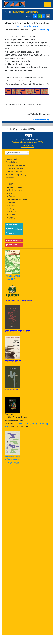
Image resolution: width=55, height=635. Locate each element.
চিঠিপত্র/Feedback (15, 229)
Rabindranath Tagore (15, 165)
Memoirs (12, 193)
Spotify (28, 423)
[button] (27, 122)
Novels (11, 214)
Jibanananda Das (14, 171)
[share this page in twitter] (35, 16)
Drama (11, 217)
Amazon (20, 423)
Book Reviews (15, 190)
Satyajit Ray (11, 162)
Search (11, 233)
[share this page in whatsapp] (40, 16)
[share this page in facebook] (43, 16)
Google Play (38, 423)
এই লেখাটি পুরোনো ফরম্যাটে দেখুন (41, 120)
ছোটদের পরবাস (12, 159)
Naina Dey (44, 29)
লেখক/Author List (14, 224)
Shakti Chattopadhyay (16, 174)
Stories (11, 202)
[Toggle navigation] (47, 4)
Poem (35, 12)
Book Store (12, 245)
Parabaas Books (14, 240)
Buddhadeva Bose (14, 168)
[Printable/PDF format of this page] (48, 16)
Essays (11, 196)
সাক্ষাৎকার (10, 177)
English (9, 184)
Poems (11, 205)
